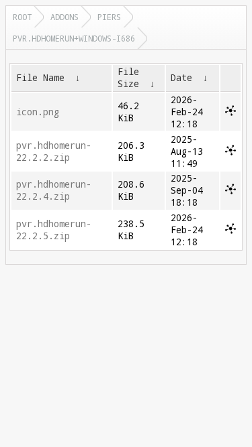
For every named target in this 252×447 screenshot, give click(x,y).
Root (22, 16)
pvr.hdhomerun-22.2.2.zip (53, 151)
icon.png (37, 112)
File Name (40, 78)
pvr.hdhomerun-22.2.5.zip (53, 230)
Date (181, 78)
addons (64, 16)
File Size (128, 78)
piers (109, 16)
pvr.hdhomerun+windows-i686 (74, 38)
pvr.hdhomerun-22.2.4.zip (53, 190)
